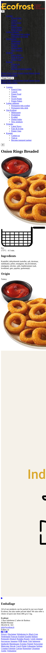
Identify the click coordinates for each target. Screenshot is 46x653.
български (5, 641)
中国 (20, 641)
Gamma (9, 16)
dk (2, 2)
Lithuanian (31, 646)
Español (28, 636)
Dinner (14, 25)
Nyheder (9, 53)
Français (14, 636)
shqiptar (39, 639)
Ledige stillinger (12, 32)
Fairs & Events (17, 57)
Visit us (14, 66)
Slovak (12, 646)
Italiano (35, 636)
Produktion (15, 43)
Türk (30, 641)
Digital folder (16, 48)
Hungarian (27, 648)
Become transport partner (21, 69)
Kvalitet (14, 46)
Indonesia (36, 641)
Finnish (30, 644)
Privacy (4, 634)
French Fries (16, 18)
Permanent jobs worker (20, 34)
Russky (27, 639)
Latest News (16, 55)
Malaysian (5, 646)
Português (5, 639)
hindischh (5, 644)
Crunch (14, 20)
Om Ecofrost (11, 39)
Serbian (39, 646)
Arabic (4, 651)
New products (17, 50)
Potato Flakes (16, 30)
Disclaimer (12, 634)
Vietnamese (11, 651)
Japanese (14, 641)
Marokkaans (14, 644)
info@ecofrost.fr (7, 627)
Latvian (19, 648)
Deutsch (13, 639)
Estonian (11, 648)
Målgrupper (16, 41)
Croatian (4, 648)
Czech (18, 646)
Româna (20, 639)
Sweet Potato (16, 27)
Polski (24, 646)
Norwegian (38, 644)
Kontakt (9, 62)
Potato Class (16, 60)
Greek (33, 639)
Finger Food (16, 23)
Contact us (15, 64)
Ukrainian (36, 648)
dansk (25, 641)
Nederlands (5, 636)
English (21, 636)
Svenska (23, 644)
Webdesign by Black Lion (27, 634)
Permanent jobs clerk (19, 36)
